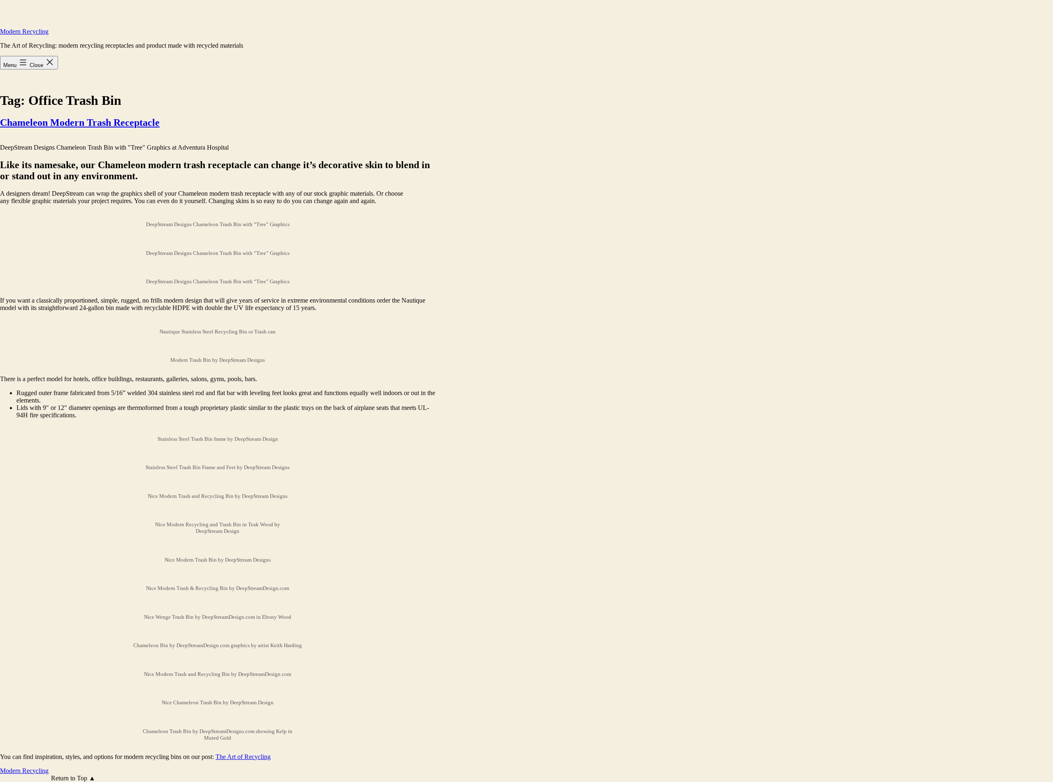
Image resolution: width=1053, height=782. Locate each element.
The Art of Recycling (243, 756)
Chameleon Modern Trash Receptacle (80, 122)
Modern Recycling (24, 31)
